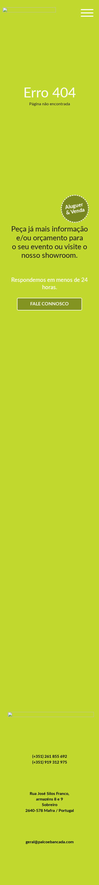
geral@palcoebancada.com (50, 842)
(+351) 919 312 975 (49, 762)
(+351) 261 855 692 (49, 756)
